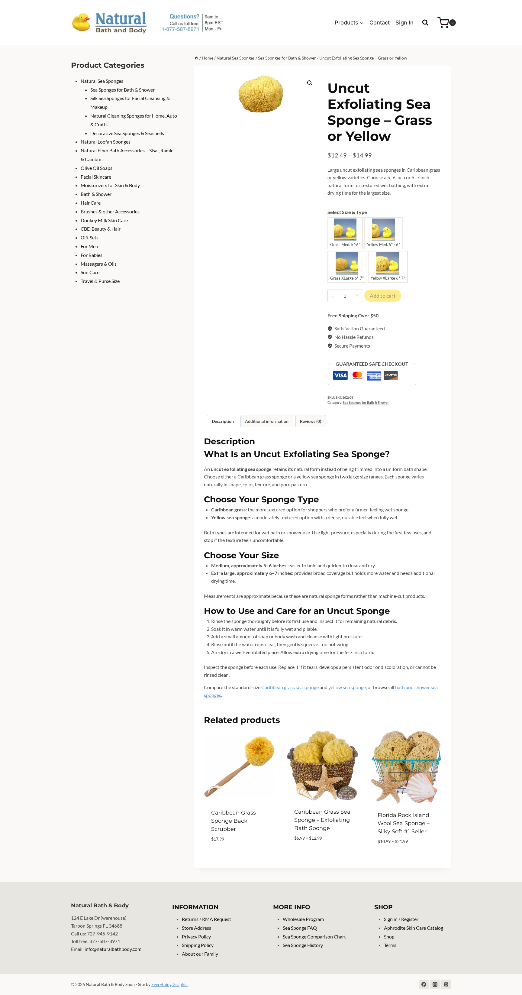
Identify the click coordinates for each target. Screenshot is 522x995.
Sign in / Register (401, 919)
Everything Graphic (169, 984)
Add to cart (383, 295)
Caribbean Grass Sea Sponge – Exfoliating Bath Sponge (322, 820)
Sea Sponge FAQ (300, 928)
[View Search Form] (425, 23)
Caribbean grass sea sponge (290, 687)
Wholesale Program (303, 919)
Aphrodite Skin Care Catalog (413, 928)
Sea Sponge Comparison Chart (314, 936)
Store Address (196, 928)
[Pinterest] (446, 984)
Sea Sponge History (303, 945)
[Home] (196, 58)
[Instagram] (435, 984)
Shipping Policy (198, 945)
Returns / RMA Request (206, 919)
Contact (379, 22)
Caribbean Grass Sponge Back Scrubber (233, 820)
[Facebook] (424, 984)
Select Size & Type (347, 212)
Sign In (404, 22)
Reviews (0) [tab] (310, 421)
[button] (309, 83)
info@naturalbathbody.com (113, 949)
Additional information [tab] (266, 421)
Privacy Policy (196, 936)
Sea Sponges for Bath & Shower (366, 402)
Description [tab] (223, 421)
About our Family (200, 954)
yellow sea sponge (347, 687)
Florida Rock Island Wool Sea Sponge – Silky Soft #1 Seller (404, 823)
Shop (389, 936)
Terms (390, 945)
